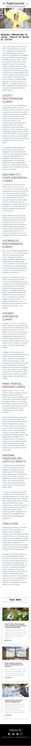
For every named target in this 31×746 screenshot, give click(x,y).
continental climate (15, 323)
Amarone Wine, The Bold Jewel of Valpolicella (13, 701)
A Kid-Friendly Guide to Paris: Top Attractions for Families (14, 664)
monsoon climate (18, 391)
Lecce (4, 105)
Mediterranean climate (9, 253)
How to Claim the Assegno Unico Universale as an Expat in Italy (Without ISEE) (15, 625)
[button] (27, 4)
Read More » (8, 640)
